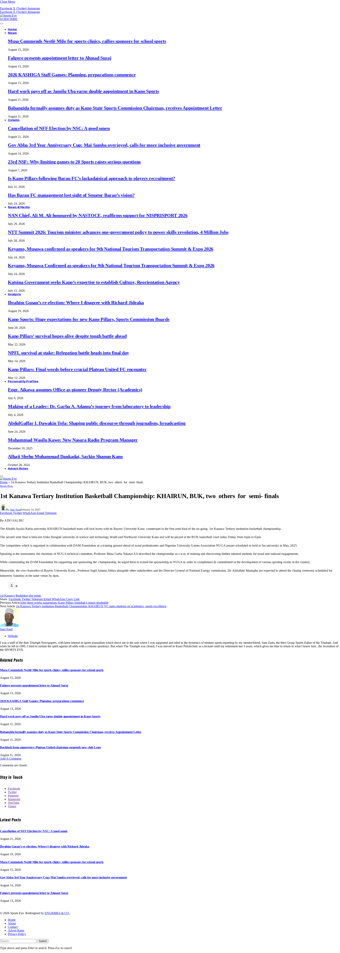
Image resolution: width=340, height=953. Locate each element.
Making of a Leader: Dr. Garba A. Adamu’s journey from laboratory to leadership (89, 406)
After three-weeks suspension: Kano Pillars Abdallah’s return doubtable (64, 602)
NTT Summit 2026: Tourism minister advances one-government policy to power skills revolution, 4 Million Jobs (118, 232)
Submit (43, 941)
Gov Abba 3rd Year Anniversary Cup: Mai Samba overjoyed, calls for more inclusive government (104, 145)
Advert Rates (18, 468)
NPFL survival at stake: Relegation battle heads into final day (68, 352)
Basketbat (22, 595)
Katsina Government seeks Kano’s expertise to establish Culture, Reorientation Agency (94, 282)
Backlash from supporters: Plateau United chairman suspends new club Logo (50, 747)
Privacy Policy (17, 934)
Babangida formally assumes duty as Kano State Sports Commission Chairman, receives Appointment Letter (115, 108)
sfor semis (35, 595)
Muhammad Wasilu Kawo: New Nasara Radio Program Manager (73, 439)
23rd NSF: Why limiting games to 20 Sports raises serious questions (74, 161)
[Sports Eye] (8, 15)
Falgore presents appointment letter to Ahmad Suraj (59, 58)
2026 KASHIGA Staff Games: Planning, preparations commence (72, 74)
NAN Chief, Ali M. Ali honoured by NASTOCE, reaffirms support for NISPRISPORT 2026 (98, 215)
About (12, 923)
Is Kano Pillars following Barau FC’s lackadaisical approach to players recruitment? (91, 178)
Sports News (6, 485)
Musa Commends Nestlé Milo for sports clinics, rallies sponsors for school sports (87, 41)
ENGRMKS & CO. (57, 913)
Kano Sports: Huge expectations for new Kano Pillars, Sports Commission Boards (88, 319)
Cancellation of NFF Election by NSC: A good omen (59, 128)
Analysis (14, 294)
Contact (13, 927)
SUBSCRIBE (9, 19)
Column (14, 120)
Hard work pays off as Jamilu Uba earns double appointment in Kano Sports (83, 91)
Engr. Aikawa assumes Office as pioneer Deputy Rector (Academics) (75, 389)
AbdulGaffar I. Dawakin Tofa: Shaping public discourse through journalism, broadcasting (96, 423)
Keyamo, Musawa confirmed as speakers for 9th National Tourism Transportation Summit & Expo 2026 (110, 249)
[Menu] (1, 23)
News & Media (19, 207)
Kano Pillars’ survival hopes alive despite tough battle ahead (67, 336)
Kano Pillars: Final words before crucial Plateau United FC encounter (77, 369)
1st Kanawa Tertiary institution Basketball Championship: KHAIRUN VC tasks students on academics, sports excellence (91, 606)
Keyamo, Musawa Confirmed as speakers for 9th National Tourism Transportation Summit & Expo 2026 (111, 265)
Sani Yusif (15, 509)
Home (12, 29)
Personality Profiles (23, 381)
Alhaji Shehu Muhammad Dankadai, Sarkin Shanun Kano (65, 456)
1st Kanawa (7, 595)
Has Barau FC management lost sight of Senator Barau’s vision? (71, 195)
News (12, 33)
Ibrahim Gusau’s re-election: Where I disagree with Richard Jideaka (76, 302)
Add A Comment (10, 758)
